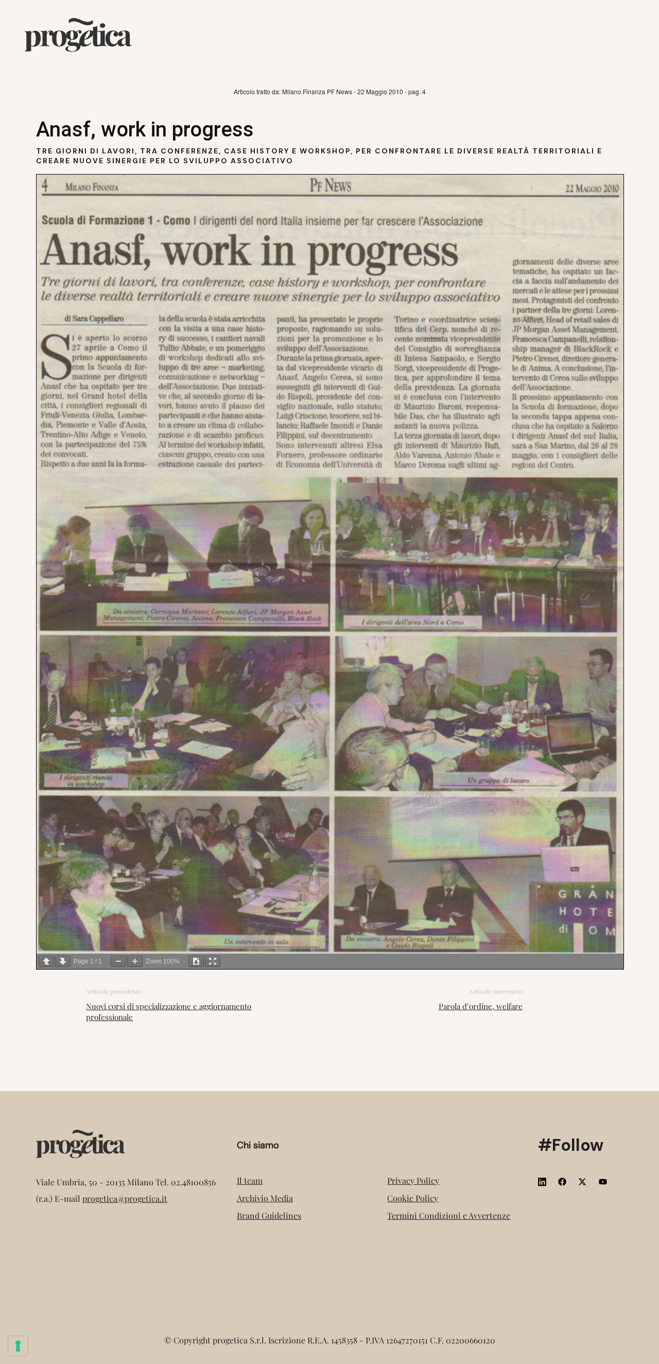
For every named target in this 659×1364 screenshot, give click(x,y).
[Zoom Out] (118, 961)
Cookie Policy (412, 1198)
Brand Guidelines (269, 1215)
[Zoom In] (135, 961)
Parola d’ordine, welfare (481, 1006)
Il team (250, 1180)
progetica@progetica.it (124, 1198)
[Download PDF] (196, 961)
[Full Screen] (212, 961)
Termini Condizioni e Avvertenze (448, 1215)
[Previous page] (46, 961)
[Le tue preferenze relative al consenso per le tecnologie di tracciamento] (18, 1346)
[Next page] (63, 961)
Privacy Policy (413, 1180)
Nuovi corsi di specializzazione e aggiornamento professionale (168, 1011)
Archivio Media (265, 1198)
